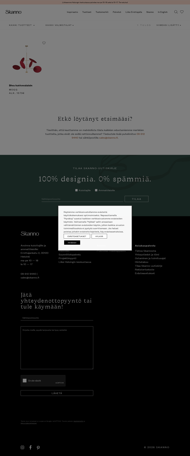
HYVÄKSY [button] (72, 242)
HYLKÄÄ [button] (99, 236)
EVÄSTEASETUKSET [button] (77, 236)
